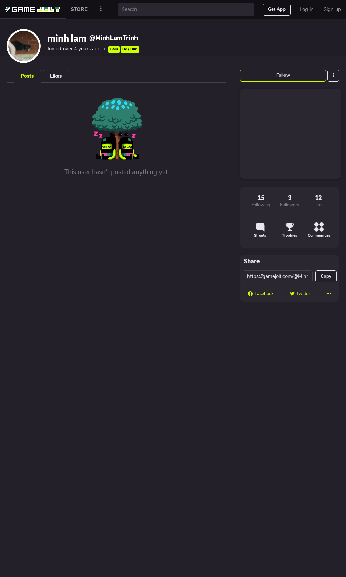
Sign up (332, 9)
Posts (27, 76)
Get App (277, 9)
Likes (56, 76)
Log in (307, 9)
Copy (326, 276)
